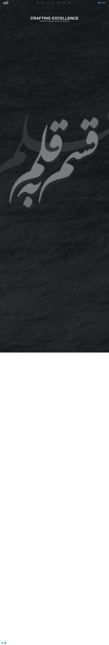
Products (42, 2)
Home (38, 2)
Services (47, 2)
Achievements (59, 2)
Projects (53, 2)
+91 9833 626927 (103, 2)
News (64, 2)
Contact (69, 2)
